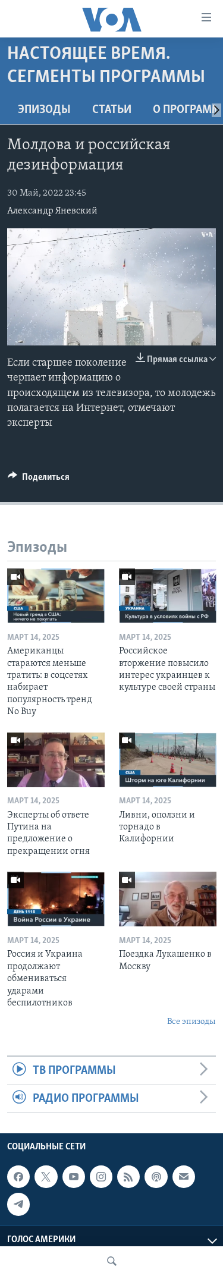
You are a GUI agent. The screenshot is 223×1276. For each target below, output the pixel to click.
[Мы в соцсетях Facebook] (18, 1177)
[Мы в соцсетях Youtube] (73, 1177)
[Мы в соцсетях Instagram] (101, 1177)
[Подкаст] (156, 1177)
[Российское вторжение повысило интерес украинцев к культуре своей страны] (167, 595)
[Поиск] (112, 1261)
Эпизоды (44, 110)
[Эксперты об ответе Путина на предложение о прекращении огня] (56, 760)
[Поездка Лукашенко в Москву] (167, 899)
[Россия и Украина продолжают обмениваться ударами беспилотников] (56, 899)
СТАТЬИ (111, 110)
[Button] (39, 480)
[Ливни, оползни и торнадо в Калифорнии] (167, 760)
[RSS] (128, 1177)
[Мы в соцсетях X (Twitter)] (45, 1177)
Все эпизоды (191, 1021)
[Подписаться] (183, 1177)
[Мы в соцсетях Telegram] (18, 1204)
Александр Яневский (52, 211)
